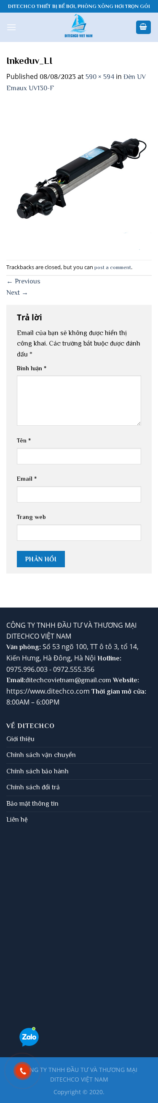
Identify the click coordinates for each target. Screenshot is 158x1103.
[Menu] (11, 27)
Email (27, 478)
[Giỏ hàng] (143, 27)
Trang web (31, 517)
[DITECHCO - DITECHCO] (79, 27)
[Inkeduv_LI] (79, 176)
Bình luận (31, 368)
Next (17, 292)
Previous (23, 281)
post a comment (112, 267)
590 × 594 (100, 77)
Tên (24, 440)
